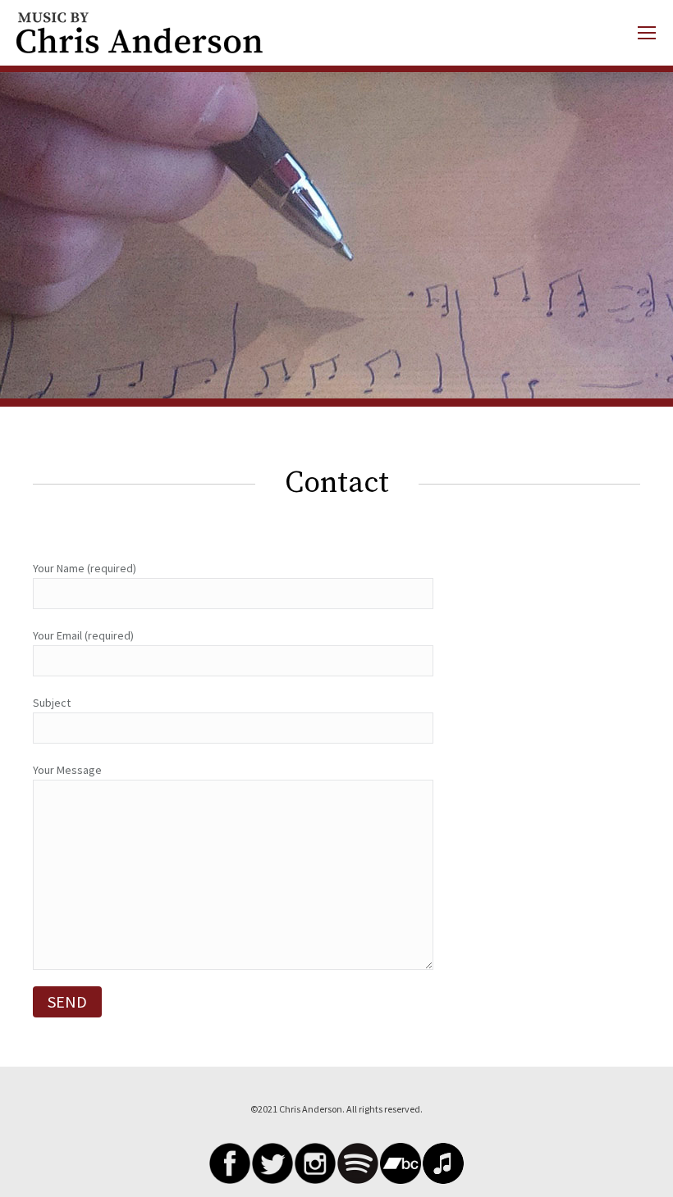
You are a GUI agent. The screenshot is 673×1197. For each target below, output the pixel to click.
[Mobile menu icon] (647, 33)
